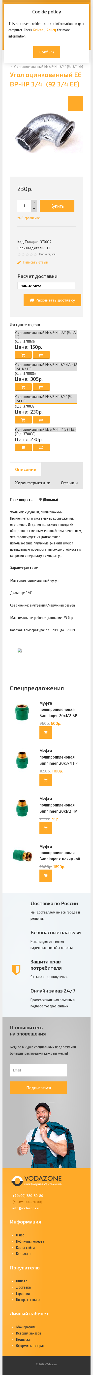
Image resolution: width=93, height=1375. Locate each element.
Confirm (46, 51)
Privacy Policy (44, 30)
